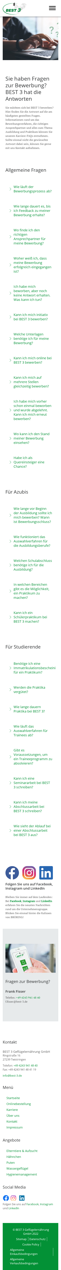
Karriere (12, 1110)
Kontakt (11, 1121)
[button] (30, 189)
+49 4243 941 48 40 (28, 997)
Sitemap (21, 1239)
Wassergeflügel (17, 1168)
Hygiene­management (21, 1174)
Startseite (13, 1098)
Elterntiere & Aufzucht (21, 1151)
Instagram (29, 901)
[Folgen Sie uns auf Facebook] (6, 1198)
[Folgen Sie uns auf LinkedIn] (23, 1198)
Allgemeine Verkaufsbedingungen (24, 1261)
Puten (10, 1163)
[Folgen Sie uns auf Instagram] (15, 1198)
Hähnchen (13, 1157)
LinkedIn (46, 901)
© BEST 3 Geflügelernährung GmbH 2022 (31, 1232)
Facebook (15, 901)
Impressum (14, 1127)
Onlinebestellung (18, 1104)
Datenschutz (37, 1239)
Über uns (12, 1116)
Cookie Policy (30, 1244)
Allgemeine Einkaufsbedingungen (24, 1252)
